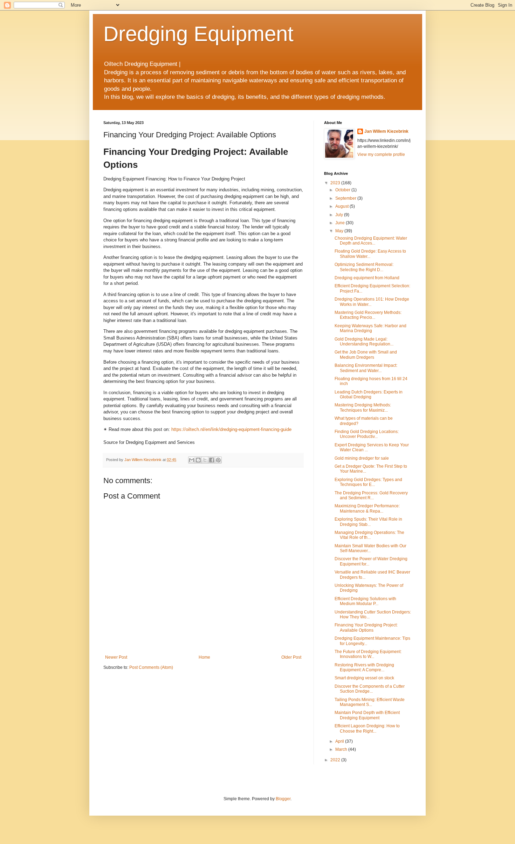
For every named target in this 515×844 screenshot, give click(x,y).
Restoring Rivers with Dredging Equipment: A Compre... (364, 667)
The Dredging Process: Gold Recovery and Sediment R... (371, 495)
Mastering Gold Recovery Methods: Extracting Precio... (368, 315)
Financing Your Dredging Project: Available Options (366, 627)
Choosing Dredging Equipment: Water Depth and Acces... (371, 241)
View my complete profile (381, 154)
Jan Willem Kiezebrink (386, 131)
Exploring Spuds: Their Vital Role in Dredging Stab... (368, 522)
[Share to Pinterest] (218, 460)
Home (204, 657)
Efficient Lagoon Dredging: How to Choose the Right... (367, 728)
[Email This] (191, 460)
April (340, 741)
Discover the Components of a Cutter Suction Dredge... (370, 689)
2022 (335, 759)
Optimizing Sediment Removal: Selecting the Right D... (364, 267)
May (339, 230)
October (343, 189)
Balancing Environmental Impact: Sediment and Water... (366, 368)
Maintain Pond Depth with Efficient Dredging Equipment (367, 715)
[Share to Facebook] (211, 460)
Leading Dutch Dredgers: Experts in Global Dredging (369, 394)
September (346, 198)
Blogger (283, 798)
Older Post (291, 657)
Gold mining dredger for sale (362, 458)
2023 (335, 182)
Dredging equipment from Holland (367, 277)
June (340, 222)
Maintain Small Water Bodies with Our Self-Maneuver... (370, 548)
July (339, 214)
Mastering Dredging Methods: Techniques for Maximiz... (363, 407)
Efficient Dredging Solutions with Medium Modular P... (365, 601)
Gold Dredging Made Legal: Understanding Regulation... (364, 341)
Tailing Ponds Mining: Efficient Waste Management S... (370, 702)
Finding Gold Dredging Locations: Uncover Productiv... (367, 434)
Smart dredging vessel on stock (364, 677)
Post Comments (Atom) (151, 667)
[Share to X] (204, 460)
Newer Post (116, 657)
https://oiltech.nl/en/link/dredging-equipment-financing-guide (231, 429)
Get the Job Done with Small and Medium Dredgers (366, 354)
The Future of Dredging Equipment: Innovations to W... (368, 654)
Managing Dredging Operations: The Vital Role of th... (369, 535)
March (341, 749)
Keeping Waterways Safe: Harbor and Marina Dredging (370, 328)
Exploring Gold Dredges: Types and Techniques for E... (368, 482)
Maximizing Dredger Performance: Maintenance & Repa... (367, 508)
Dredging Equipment (198, 34)
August (342, 206)
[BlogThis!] (198, 460)
